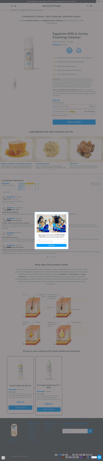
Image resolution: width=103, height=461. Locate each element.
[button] (51, 223)
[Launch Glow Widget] (99, 457)
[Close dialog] (67, 213)
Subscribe (51, 245)
